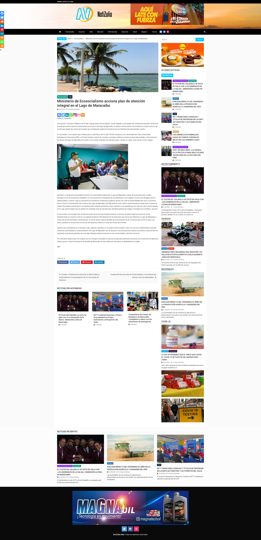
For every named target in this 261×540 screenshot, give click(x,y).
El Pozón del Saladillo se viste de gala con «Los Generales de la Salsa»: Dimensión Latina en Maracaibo (182, 202)
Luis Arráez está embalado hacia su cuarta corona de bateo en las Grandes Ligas (186, 137)
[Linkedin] (67, 115)
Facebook (63, 262)
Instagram (136, 528)
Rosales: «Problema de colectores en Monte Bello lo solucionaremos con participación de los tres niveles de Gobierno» (79, 277)
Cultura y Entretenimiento (180, 80)
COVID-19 (165, 321)
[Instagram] (75, 115)
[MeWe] (2, 34)
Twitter (76, 262)
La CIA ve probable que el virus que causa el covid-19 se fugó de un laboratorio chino (181, 357)
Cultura (154, 32)
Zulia (91, 32)
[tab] (167, 75)
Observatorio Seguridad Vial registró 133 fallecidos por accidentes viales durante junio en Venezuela (181, 254)
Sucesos (82, 32)
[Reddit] (2, 21)
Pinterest (87, 262)
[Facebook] (59, 115)
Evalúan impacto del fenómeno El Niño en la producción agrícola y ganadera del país (188, 104)
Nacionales (167, 269)
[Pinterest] (2, 30)
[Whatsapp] (71, 115)
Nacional (100, 32)
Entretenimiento (170, 164)
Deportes (125, 32)
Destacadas (69, 32)
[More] (83, 115)
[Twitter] (63, 115)
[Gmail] (79, 115)
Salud (135, 32)
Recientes (167, 75)
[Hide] (1, 50)
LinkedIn (100, 262)
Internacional (112, 32)
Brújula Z (144, 32)
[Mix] (2, 38)
